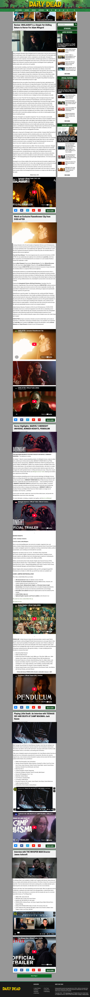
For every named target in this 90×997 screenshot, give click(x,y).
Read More (50, 211)
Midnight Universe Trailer (38, 471)
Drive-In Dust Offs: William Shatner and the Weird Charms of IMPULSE (70, 96)
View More (67, 74)
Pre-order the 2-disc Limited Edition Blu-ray (23, 598)
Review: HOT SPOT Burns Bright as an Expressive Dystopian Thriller (70, 63)
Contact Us (46, 989)
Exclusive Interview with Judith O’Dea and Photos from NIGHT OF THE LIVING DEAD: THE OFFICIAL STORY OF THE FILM (67, 139)
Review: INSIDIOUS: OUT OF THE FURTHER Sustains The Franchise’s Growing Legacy (70, 69)
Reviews (34, 10)
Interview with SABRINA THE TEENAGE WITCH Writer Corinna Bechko (70, 109)
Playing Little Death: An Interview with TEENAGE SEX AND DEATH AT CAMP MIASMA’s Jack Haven (34, 716)
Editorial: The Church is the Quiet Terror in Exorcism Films (70, 163)
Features (27, 10)
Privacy (80, 994)
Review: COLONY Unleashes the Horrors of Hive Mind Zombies (70, 51)
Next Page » (34, 975)
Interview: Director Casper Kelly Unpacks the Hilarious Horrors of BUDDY (66, 91)
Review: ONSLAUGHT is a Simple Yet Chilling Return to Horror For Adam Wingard (66, 45)
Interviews (41, 10)
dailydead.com (69, 993)
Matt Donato (23, 30)
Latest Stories (18, 10)
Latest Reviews (67, 32)
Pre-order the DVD (17, 601)
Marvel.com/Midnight (46, 498)
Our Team (46, 988)
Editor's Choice (67, 125)
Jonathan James (24, 222)
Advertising (47, 991)
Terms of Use (85, 994)
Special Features (67, 78)
